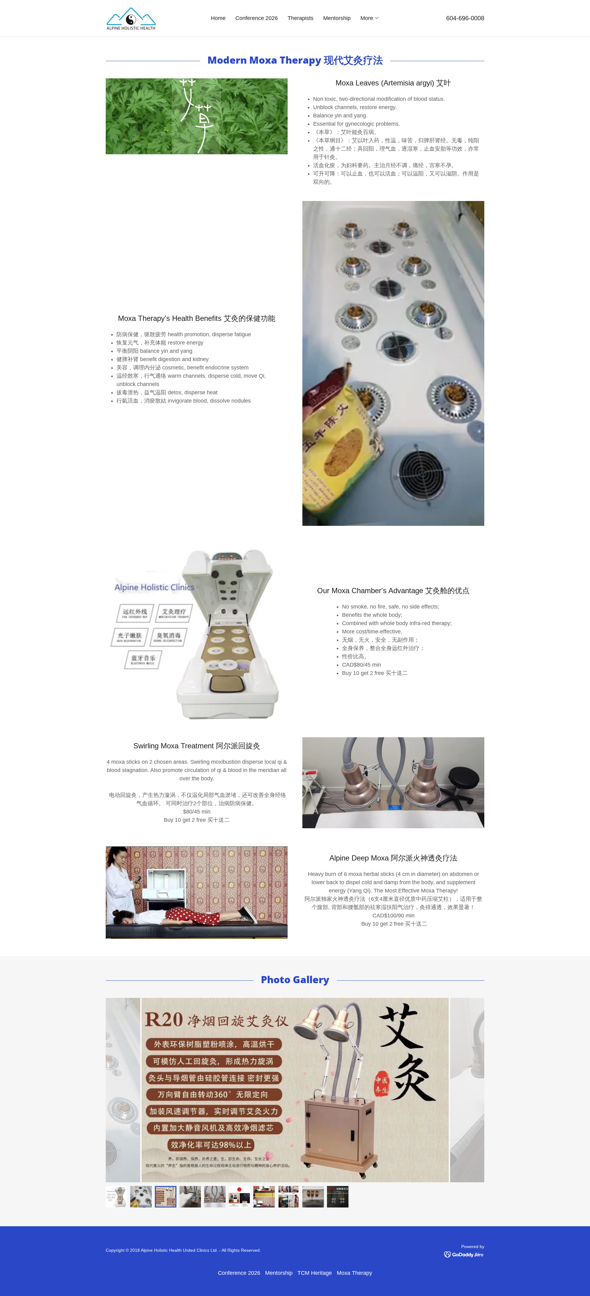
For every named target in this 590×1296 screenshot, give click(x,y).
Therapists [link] (300, 18)
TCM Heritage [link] (314, 1273)
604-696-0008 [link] (465, 18)
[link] (131, 18)
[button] (369, 18)
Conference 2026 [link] (256, 18)
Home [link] (218, 18)
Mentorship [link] (337, 18)
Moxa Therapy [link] (354, 1273)
